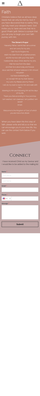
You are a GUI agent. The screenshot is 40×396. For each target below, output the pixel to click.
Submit (20, 224)
